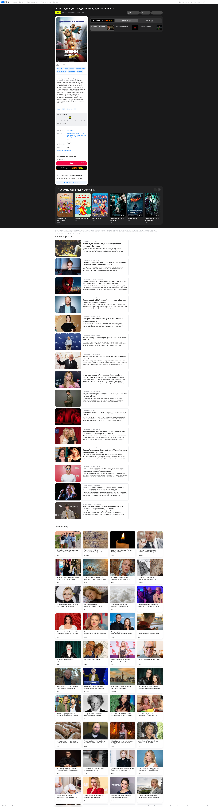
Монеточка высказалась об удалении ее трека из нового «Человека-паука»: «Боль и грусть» (103, 489)
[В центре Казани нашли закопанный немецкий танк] (150, 571)
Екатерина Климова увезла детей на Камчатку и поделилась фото (103, 320)
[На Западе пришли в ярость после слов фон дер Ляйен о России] (95, 680)
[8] (79, 120)
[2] (62, 120)
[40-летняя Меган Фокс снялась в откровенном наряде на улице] (122, 708)
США (68, 140)
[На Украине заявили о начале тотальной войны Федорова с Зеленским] (68, 762)
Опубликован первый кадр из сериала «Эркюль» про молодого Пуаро (105, 395)
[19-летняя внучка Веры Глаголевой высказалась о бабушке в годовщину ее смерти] (150, 708)
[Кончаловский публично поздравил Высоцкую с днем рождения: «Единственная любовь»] (95, 653)
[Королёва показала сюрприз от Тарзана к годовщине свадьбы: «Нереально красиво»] (150, 680)
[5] (70, 120)
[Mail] (2, 2)
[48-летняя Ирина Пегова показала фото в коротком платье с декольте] (122, 571)
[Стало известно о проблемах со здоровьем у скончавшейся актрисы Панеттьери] (68, 599)
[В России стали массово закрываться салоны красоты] (68, 790)
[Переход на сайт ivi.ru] (71, 163)
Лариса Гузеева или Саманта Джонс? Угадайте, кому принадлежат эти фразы (105, 451)
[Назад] (155, 189)
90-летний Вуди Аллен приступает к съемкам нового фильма (105, 339)
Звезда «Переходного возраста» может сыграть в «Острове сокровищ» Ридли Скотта (103, 507)
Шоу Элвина (96, 218)
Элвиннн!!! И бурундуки (61, 219)
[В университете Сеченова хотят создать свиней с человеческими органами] (68, 735)
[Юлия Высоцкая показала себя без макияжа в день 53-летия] (150, 762)
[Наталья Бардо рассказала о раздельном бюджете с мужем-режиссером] (68, 708)
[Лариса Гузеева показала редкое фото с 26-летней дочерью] (68, 571)
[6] (73, 120)
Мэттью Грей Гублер (73, 135)
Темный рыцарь (132, 218)
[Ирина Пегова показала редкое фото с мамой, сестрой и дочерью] (68, 544)
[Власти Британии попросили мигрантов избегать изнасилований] (122, 680)
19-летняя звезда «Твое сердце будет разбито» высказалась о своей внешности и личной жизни (103, 376)
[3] (64, 120)
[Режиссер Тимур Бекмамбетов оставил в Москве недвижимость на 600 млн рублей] (95, 735)
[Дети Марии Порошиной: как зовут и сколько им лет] (150, 735)
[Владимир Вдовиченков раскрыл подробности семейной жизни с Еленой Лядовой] (122, 626)
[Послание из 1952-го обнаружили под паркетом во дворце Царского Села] (95, 544)
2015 (57, 65)
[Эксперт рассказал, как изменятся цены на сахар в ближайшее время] (122, 599)
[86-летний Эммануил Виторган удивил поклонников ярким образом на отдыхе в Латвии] (150, 653)
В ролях (59, 133)
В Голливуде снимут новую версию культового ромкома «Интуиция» (102, 245)
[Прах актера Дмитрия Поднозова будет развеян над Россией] (68, 680)
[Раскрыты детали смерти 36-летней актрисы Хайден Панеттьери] (95, 790)
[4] (67, 120)
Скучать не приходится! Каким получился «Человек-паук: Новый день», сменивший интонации (105, 282)
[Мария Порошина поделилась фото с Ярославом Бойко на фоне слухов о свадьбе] (150, 599)
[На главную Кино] (6, 2)
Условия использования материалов (196, 805)
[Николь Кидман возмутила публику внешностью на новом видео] (150, 790)
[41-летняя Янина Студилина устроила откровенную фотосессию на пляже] (122, 653)
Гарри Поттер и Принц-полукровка (153, 219)
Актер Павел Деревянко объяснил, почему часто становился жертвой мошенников (103, 470)
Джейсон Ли (71, 133)
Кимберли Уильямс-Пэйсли (74, 137)
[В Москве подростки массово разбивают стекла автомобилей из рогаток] (95, 571)
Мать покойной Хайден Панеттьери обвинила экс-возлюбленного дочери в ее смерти (104, 432)
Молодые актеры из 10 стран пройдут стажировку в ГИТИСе (104, 414)
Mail (3, 805)
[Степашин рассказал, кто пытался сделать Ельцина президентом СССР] (150, 544)
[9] (81, 120)
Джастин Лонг (80, 133)
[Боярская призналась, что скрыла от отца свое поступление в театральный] (68, 653)
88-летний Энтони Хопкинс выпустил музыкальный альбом (104, 357)
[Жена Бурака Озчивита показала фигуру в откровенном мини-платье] (122, 735)
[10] (84, 120)
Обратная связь (211, 805)
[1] (59, 120)
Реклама (14, 805)
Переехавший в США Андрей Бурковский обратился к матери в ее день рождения (105, 301)
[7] (76, 120)
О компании (8, 805)
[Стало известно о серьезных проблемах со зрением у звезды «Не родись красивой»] (95, 626)
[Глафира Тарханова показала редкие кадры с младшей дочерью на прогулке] (122, 790)
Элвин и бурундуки (81, 218)
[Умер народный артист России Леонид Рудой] (122, 544)
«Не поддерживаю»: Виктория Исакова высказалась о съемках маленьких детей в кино (105, 263)
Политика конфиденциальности (178, 805)
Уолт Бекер (70, 130)
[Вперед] (159, 189)
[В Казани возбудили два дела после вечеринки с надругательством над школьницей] (95, 762)
